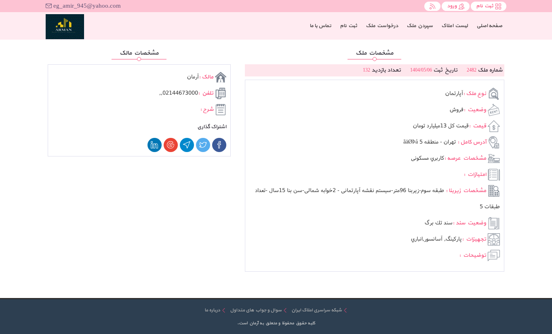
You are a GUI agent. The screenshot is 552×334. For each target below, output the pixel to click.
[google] (171, 145)
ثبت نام (484, 6)
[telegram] (187, 145)
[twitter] (203, 145)
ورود (452, 6)
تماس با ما (320, 26)
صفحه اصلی (487, 25)
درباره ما (212, 310)
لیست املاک (454, 26)
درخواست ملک (382, 26)
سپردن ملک (420, 26)
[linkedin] (154, 145)
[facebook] (219, 145)
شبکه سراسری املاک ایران (316, 310)
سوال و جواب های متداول (256, 310)
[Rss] (432, 6)
